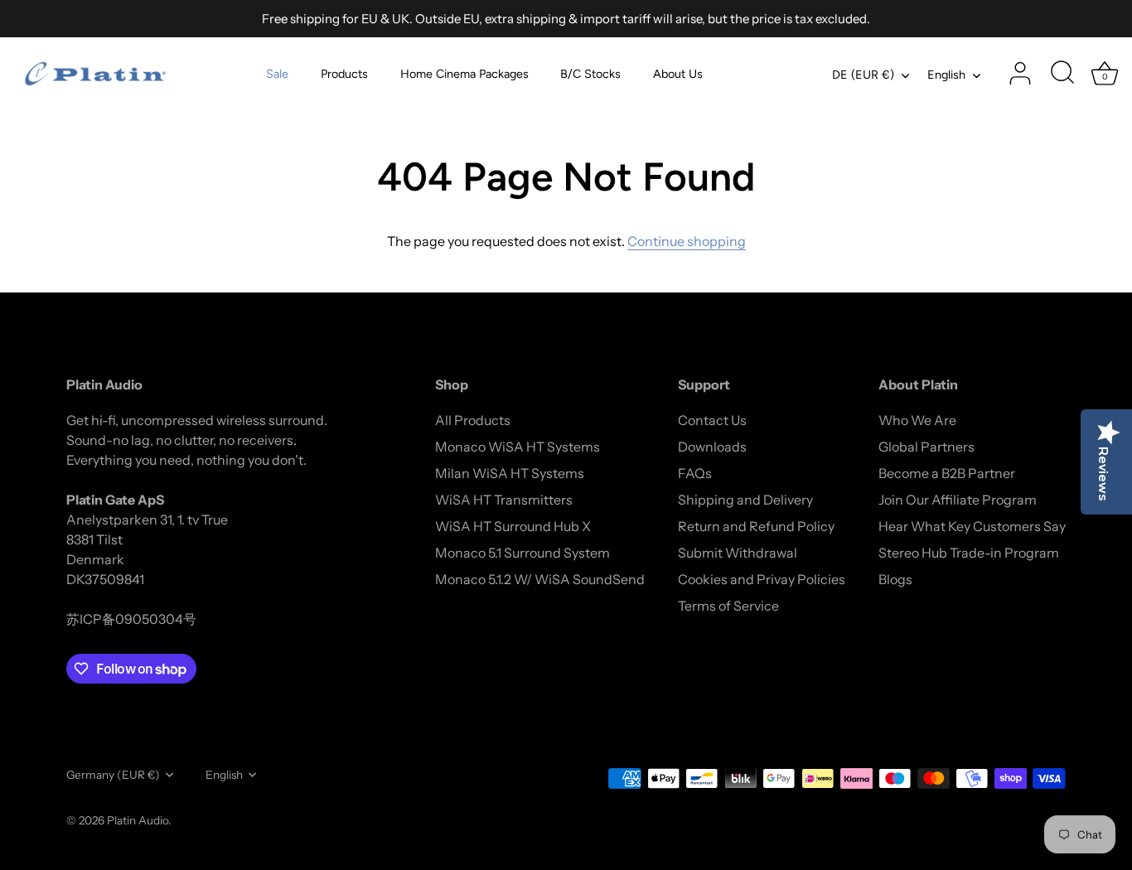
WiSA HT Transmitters (504, 499)
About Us (678, 73)
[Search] (1062, 74)
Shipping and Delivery (745, 499)
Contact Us (712, 420)
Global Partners (926, 446)
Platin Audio (137, 820)
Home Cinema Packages (464, 73)
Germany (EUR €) (113, 774)
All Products (472, 420)
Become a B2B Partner (946, 473)
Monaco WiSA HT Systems (517, 446)
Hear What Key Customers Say (972, 526)
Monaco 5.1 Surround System (522, 552)
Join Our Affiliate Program (957, 499)
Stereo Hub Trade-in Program (968, 552)
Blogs (895, 579)
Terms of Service (728, 605)
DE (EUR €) (863, 74)
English (946, 74)
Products (344, 73)
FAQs (695, 473)
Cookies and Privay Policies (761, 579)
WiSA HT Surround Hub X (513, 526)
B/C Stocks (590, 73)
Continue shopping (686, 241)
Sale (277, 73)
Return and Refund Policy (756, 526)
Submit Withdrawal (737, 552)
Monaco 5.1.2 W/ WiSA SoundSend (540, 579)
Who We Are (917, 420)
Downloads (712, 446)
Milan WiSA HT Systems (509, 473)
